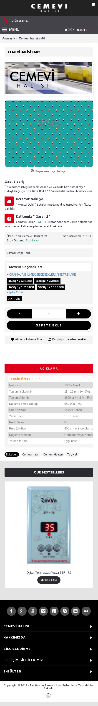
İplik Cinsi (16, 292)
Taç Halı (72, 454)
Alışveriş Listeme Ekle (28, 339)
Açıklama (49, 368)
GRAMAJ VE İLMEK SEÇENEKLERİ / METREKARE (42, 274)
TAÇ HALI (42, 221)
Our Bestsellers (49, 472)
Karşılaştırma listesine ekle (69, 339)
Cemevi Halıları (53, 454)
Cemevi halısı (30, 454)
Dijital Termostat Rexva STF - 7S (49, 572)
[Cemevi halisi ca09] (49, 133)
